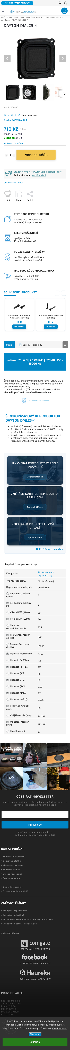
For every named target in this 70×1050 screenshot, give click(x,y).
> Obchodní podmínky (12, 887)
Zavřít (58, 206)
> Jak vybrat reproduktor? (15, 910)
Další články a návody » (49, 549)
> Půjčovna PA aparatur (13, 856)
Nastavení (35, 1034)
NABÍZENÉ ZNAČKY (19, 3)
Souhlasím (35, 1042)
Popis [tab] (9, 344)
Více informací (59, 1028)
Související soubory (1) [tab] (30, 344)
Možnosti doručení (13, 143)
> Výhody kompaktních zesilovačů (19, 924)
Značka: (15, 120)
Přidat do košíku (36, 155)
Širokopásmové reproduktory (46, 574)
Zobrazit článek (35, 476)
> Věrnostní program (12, 865)
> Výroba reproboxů (11, 874)
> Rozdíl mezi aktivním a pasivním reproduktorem (27, 919)
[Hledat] (59, 3)
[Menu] (3, 10)
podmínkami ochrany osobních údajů (35, 834)
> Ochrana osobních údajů (14, 891)
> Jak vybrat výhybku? (12, 915)
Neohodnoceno (29, 115)
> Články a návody (10, 878)
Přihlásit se (35, 824)
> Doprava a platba (11, 861)
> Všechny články (10, 933)
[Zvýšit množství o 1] (13, 155)
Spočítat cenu (35, 537)
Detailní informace (13, 182)
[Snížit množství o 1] (6, 155)
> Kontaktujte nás (10, 869)
